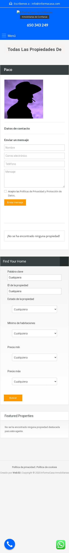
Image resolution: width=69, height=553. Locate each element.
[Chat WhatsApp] (60, 544)
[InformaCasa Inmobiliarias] (34, 12)
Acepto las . (35, 193)
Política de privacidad (23, 467)
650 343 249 (37, 25)
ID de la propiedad (18, 285)
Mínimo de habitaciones (21, 323)
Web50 (16, 472)
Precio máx (14, 371)
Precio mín (14, 347)
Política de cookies (47, 467)
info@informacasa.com (46, 3)
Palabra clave (15, 271)
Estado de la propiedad (21, 299)
